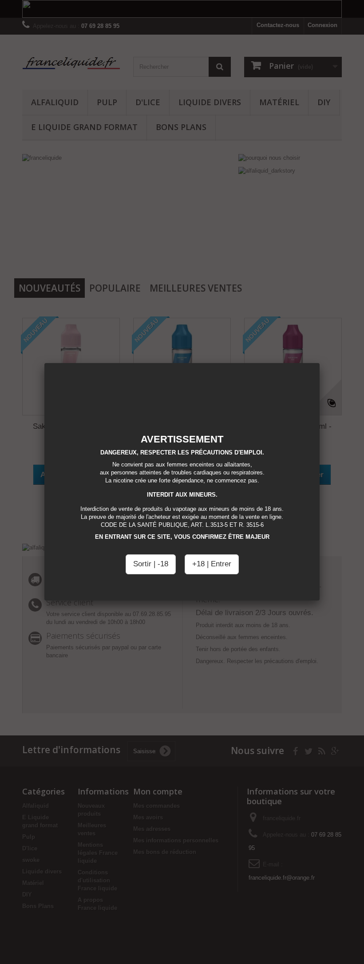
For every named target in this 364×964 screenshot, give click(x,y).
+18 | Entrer (211, 564)
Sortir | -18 (150, 564)
